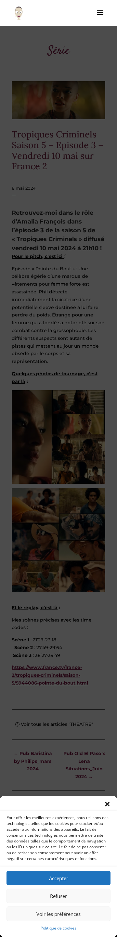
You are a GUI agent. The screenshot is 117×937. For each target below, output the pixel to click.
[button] (107, 804)
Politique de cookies (58, 928)
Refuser (58, 896)
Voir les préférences (58, 914)
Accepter (58, 878)
